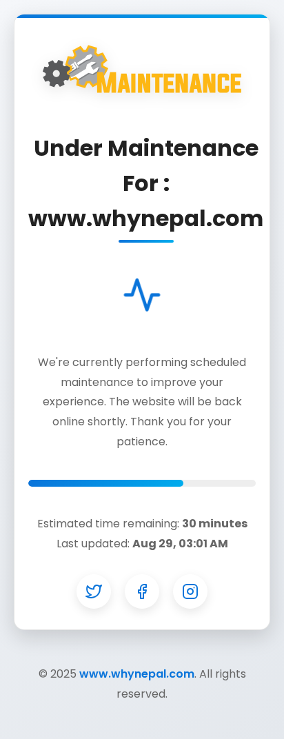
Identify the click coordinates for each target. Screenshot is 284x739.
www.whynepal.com (136, 674)
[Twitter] (94, 591)
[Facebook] (142, 591)
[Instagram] (190, 591)
